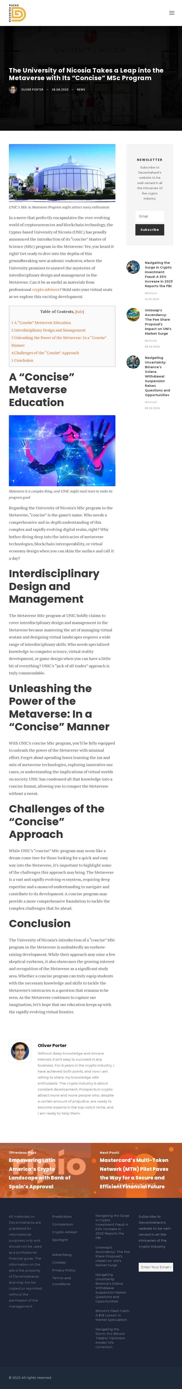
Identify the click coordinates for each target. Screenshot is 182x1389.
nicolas (151, 293)
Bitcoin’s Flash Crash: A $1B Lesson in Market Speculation (112, 1315)
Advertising (62, 1255)
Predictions (62, 1216)
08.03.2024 (152, 408)
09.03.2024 (152, 346)
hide (79, 311)
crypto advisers (45, 289)
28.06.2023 (60, 89)
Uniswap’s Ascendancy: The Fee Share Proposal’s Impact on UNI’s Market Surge (112, 1256)
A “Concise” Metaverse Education (41, 322)
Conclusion (22, 360)
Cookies (59, 1262)
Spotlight (60, 1240)
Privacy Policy (63, 1270)
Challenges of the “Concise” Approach (45, 352)
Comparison (62, 1224)
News (81, 89)
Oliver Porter (32, 89)
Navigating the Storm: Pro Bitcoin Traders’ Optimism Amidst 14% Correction (110, 1338)
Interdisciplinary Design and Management (48, 330)
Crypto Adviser (65, 1232)
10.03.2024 (152, 299)
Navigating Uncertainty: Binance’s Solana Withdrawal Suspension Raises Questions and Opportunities (157, 376)
